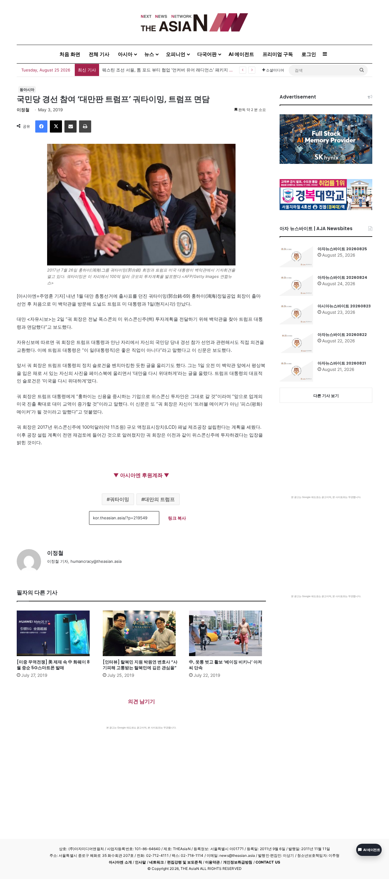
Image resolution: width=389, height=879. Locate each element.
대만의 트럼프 (159, 499)
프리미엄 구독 (278, 54)
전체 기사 (99, 54)
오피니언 (175, 54)
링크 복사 (177, 518)
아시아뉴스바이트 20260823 (344, 306)
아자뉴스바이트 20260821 (342, 363)
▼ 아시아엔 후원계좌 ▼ (141, 475)
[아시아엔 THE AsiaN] (194, 22)
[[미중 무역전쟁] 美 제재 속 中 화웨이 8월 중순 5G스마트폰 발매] (55, 633)
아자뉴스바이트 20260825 (342, 249)
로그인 (308, 54)
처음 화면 (70, 54)
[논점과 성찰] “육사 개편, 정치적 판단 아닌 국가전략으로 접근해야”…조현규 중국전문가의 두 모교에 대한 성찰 (207, 69)
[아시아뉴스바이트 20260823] (296, 313)
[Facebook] (41, 126)
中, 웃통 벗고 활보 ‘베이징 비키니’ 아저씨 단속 (225, 665)
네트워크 (156, 862)
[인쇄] (85, 126)
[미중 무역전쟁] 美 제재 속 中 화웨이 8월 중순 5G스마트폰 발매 (53, 665)
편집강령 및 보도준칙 (184, 862)
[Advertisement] (141, 775)
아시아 (125, 54)
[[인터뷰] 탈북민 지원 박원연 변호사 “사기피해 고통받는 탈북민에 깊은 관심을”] (141, 633)
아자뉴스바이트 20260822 (342, 334)
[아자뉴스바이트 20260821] (296, 371)
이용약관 (212, 862)
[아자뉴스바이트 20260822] (296, 342)
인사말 (140, 862)
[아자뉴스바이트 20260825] (296, 256)
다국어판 (207, 54)
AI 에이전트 (241, 54)
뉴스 (149, 54)
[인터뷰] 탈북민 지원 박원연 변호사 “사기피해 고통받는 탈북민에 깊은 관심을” (140, 665)
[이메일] (70, 126)
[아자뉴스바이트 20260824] (296, 285)
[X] (56, 126)
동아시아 (27, 89)
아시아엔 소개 (120, 862)
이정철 (23, 109)
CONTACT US (268, 862)
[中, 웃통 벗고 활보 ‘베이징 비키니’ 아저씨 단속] (227, 633)
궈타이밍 (119, 499)
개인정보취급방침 (238, 862)
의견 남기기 (141, 701)
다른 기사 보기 (326, 395)
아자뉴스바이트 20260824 (342, 277)
